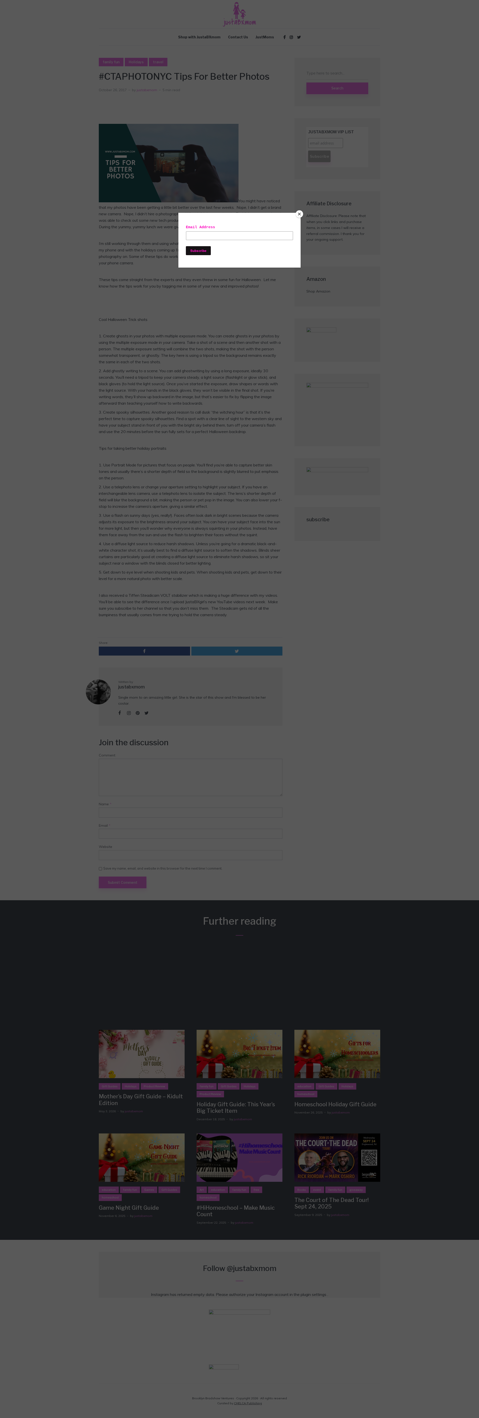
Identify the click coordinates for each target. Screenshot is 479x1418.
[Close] (299, 214)
